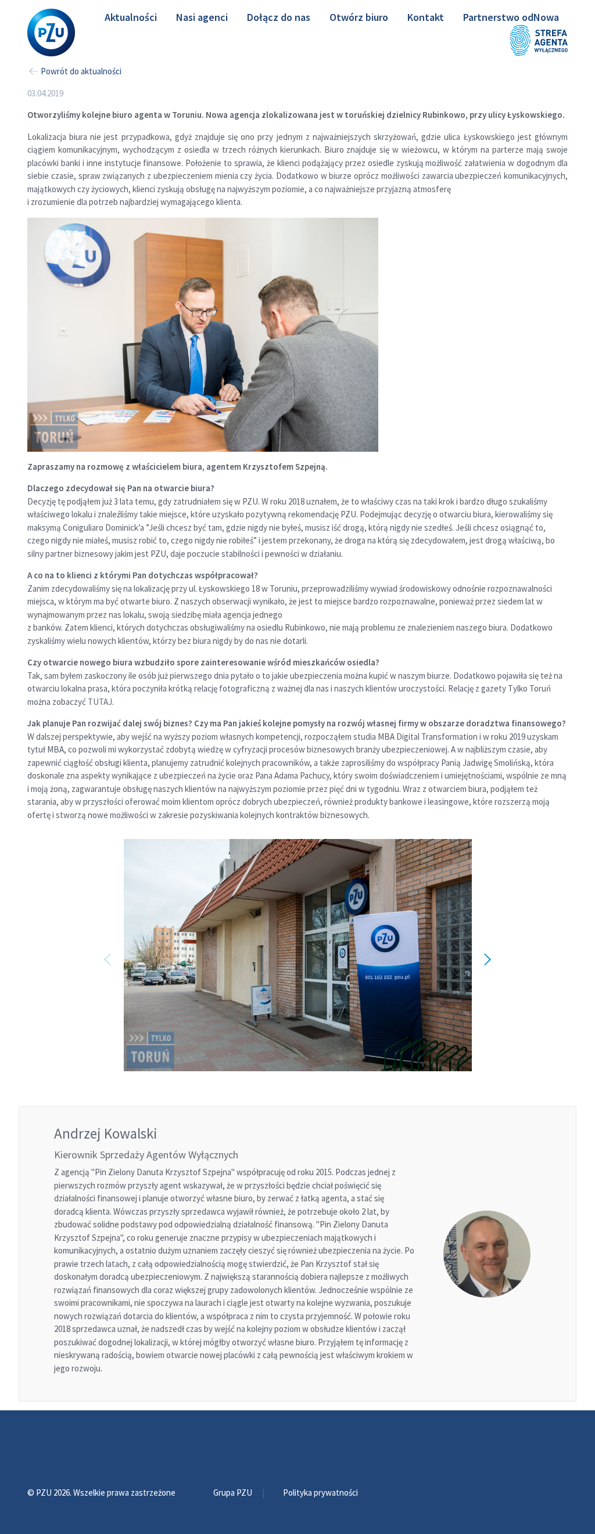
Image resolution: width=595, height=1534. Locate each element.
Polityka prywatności (320, 1492)
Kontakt (425, 17)
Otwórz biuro (358, 17)
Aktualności (131, 17)
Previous (111, 955)
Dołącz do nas (278, 17)
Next (483, 955)
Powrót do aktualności (81, 71)
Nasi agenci (202, 17)
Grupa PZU (233, 1492)
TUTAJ (100, 701)
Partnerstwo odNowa (511, 17)
